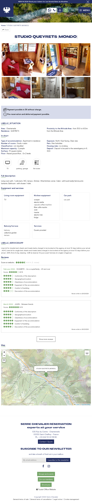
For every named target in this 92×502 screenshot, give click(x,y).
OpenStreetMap (86, 404)
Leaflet (77, 404)
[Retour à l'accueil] (6, 10)
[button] (66, 10)
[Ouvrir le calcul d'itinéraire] (4, 360)
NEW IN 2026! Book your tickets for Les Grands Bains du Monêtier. (43, 1)
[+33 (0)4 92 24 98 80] (54, 10)
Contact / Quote (46, 442)
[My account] (60, 10)
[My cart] (66, 10)
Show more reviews (46, 339)
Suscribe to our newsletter (46, 448)
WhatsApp (49, 10)
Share (6, 30)
